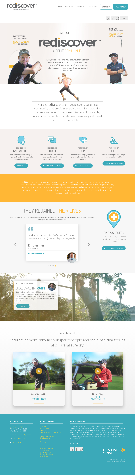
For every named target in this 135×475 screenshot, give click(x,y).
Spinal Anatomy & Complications (50, 432)
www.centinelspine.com (23, 435)
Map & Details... (17, 442)
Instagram (117, 18)
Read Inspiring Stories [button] (114, 163)
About (60, 7)
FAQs (42, 444)
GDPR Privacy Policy (46, 452)
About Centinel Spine (47, 448)
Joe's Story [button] (22, 306)
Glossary (43, 442)
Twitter (108, 18)
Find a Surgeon (120, 7)
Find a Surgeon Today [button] (115, 248)
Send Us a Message (18, 438)
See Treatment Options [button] (52, 165)
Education (69, 7)
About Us (43, 426)
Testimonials (93, 7)
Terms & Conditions (46, 454)
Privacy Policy (44, 450)
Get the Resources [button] (83, 165)
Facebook (113, 18)
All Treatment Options (47, 436)
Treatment (80, 7)
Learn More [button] (21, 165)
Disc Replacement (45, 438)
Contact (124, 18)
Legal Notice (44, 456)
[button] (15, 244)
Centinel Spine (16, 427)
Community (106, 7)
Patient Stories (44, 430)
